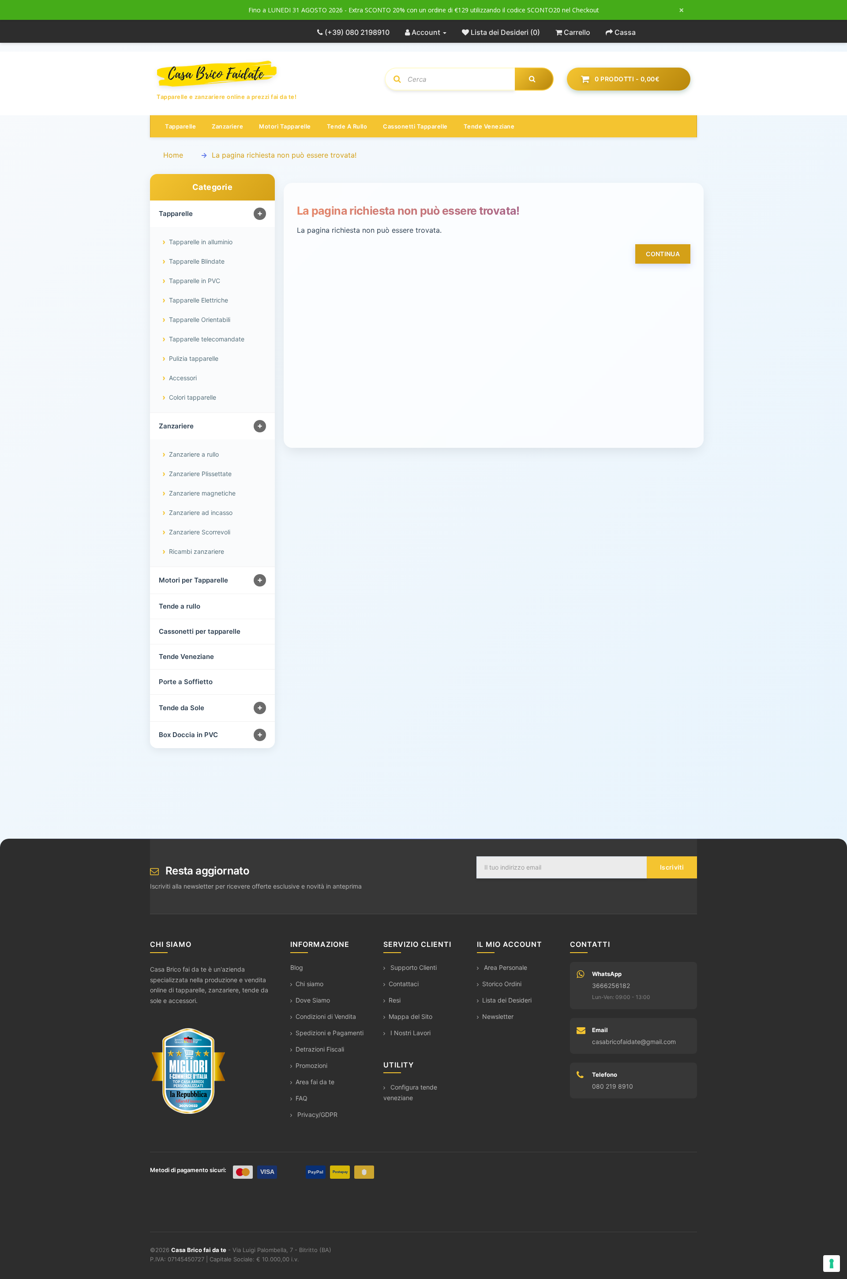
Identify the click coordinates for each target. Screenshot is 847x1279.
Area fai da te (315, 1082)
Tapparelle (180, 126)
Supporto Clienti (413, 967)
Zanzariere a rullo (194, 454)
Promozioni (311, 1065)
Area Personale (504, 967)
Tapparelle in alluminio (200, 242)
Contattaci (404, 984)
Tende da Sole (181, 708)
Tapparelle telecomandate (206, 339)
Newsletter (497, 1016)
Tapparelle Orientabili (199, 319)
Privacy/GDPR (316, 1114)
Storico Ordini (501, 984)
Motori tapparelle (285, 126)
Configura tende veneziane (410, 1092)
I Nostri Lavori (410, 1033)
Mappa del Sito (410, 1016)
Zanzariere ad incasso (200, 512)
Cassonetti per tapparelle (199, 631)
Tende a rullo (347, 126)
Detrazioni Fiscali (320, 1049)
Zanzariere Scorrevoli (199, 532)
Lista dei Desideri (507, 1000)
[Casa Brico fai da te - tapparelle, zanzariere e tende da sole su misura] (264, 74)
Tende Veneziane (186, 656)
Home (173, 155)
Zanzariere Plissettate (200, 473)
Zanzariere (227, 126)
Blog (296, 967)
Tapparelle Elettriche (198, 300)
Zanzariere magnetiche (202, 493)
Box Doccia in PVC (188, 734)
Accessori (183, 378)
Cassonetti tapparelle (415, 126)
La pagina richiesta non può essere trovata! (284, 155)
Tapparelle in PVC (194, 280)
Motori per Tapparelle (193, 580)
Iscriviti (672, 867)
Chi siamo (309, 984)
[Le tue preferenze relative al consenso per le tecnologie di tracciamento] (831, 1263)
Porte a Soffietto (186, 681)
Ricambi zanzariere (196, 551)
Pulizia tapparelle (193, 358)
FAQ (301, 1098)
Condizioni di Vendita (326, 1016)
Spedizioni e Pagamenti (330, 1033)
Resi (395, 1000)
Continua (663, 253)
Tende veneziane (489, 126)
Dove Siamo (313, 1000)
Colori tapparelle (192, 397)
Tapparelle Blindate (197, 261)
